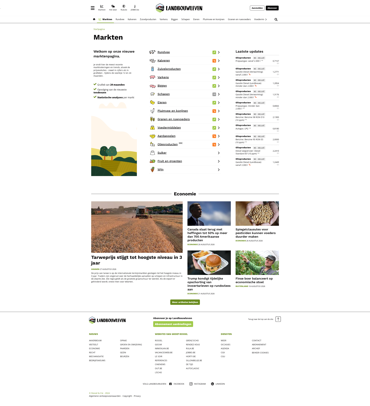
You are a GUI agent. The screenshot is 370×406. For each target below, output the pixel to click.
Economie (185, 194)
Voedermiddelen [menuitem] (262, 19)
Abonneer (272, 8)
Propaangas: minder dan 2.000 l (248, 107)
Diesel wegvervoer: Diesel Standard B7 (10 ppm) (248, 152)
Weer (223, 340)
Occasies (225, 344)
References (161, 360)
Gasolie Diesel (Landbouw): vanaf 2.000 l (249, 163)
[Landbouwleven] (179, 8)
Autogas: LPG (242, 128)
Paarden (124, 348)
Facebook (179, 383)
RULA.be (190, 348)
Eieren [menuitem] (196, 19)
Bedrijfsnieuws (97, 360)
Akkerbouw (95, 340)
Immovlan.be (162, 348)
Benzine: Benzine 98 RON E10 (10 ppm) (250, 118)
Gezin (123, 352)
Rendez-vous (193, 344)
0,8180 (276, 128)
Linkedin (220, 383)
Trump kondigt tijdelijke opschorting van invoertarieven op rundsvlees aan (209, 284)
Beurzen (124, 356)
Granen (95, 269)
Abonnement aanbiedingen (173, 324)
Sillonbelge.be (194, 360)
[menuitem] (101, 8)
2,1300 (276, 117)
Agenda (225, 348)
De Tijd (189, 364)
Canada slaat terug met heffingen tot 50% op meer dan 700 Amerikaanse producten (207, 234)
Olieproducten (243, 57)
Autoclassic (192, 368)
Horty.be (191, 356)
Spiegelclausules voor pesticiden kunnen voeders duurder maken (256, 232)
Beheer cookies (260, 352)
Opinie (123, 340)
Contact (256, 340)
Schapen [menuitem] (185, 19)
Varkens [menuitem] (164, 19)
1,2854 (276, 83)
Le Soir (158, 356)
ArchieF (256, 348)
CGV (223, 352)
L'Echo (158, 372)
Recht (92, 352)
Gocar (158, 344)
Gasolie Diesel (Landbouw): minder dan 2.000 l (249, 84)
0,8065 (276, 105)
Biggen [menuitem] (174, 19)
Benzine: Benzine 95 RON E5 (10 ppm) (249, 141)
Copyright (127, 396)
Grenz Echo (192, 340)
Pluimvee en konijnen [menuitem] (213, 19)
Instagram (200, 383)
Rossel (158, 340)
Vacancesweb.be (164, 352)
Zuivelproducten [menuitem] (148, 19)
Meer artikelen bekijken (185, 302)
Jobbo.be (190, 352)
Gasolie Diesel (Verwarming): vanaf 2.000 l (249, 73)
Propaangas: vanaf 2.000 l (248, 61)
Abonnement (259, 344)
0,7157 (276, 61)
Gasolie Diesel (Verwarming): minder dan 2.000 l (249, 96)
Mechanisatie (96, 356)
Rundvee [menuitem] (120, 19)
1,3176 (276, 94)
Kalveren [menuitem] (132, 19)
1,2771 (276, 71)
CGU (223, 356)
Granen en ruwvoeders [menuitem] (239, 19)
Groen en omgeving (131, 344)
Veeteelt (93, 344)
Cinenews (160, 364)
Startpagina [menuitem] (99, 29)
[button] (92, 8)
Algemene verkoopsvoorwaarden (105, 396)
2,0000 (276, 139)
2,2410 (276, 150)
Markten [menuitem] (107, 19)
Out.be (158, 368)
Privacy (137, 396)
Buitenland (242, 286)
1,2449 (276, 162)
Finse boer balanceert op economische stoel (254, 280)
